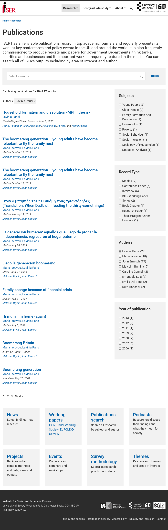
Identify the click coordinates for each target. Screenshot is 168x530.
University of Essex (151, 8)
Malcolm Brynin (11, 156)
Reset (155, 75)
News (12, 414)
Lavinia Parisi (11, 117)
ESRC (113, 505)
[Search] (131, 8)
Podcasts (142, 414)
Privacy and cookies (73, 518)
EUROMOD (67, 429)
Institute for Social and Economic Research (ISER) (9, 8)
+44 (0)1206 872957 (14, 510)
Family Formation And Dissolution (21, 125)
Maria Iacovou (11, 148)
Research (69, 8)
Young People (79, 125)
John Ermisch (29, 156)
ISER (52, 425)
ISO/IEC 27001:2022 (159, 505)
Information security (98, 518)
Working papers (57, 417)
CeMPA (54, 434)
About (119, 8)
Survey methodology (104, 459)
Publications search (103, 417)
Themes (141, 456)
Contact (161, 518)
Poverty (61, 125)
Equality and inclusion (141, 518)
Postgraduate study (95, 8)
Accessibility (119, 518)
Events (55, 456)
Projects (15, 456)
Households (49, 125)
